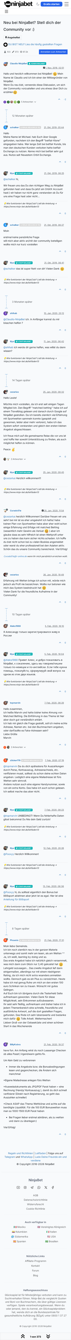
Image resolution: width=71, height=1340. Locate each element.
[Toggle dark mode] (38, 4)
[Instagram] (25, 1187)
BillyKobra (15, 1044)
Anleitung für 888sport (16, 899)
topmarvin (15, 703)
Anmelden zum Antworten (53, 52)
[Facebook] (52, 1187)
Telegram (9, 1156)
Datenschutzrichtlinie (35, 1199)
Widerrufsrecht (35, 1204)
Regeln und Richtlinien (20, 1153)
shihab (13, 313)
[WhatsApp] (39, 1187)
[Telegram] (32, 1187)
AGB (35, 1195)
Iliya (12, 173)
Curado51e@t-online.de (15, 556)
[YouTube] (18, 1187)
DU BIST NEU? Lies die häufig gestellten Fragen (35, 44)
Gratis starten (51, 4)
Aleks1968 (15, 626)
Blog (35, 1275)
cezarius (14, 392)
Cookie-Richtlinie (35, 1208)
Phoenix (14, 940)
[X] (45, 1187)
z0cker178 (15, 760)
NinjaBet (36, 1180)
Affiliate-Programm (35, 1260)
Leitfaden (40, 1153)
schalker (14, 127)
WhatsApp (27, 1156)
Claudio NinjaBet (18, 63)
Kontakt (35, 1265)
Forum (35, 1270)
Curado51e (15, 510)
